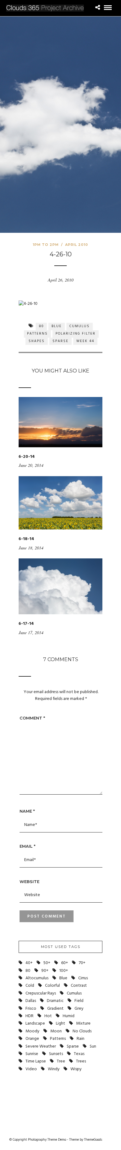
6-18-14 (26, 539)
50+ (46, 963)
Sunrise (31, 1054)
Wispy (76, 1069)
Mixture (83, 1023)
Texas (79, 1054)
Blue (57, 326)
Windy (54, 1069)
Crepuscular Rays (40, 993)
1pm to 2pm (46, 244)
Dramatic (55, 1000)
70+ (82, 963)
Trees (81, 1061)
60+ (64, 963)
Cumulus (79, 326)
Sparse (60, 341)
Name (27, 811)
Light (60, 1023)
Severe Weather (40, 1046)
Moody (32, 1031)
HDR (29, 1016)
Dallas (30, 1000)
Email (27, 846)
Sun (93, 1046)
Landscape (35, 1023)
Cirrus (83, 978)
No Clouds (82, 1031)
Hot (48, 1016)
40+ (29, 963)
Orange (32, 1038)
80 (41, 326)
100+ (63, 970)
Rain (80, 1038)
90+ (44, 970)
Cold (29, 985)
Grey (78, 1008)
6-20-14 (27, 456)
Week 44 (85, 341)
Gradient (55, 1008)
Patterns (37, 333)
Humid (68, 1016)
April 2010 (76, 244)
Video (31, 1069)
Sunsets (56, 1054)
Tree (61, 1061)
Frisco (30, 1008)
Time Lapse (35, 1061)
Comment (32, 717)
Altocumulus (36, 978)
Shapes (37, 341)
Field (78, 1000)
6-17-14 (26, 623)
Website (29, 881)
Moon (56, 1031)
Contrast (79, 985)
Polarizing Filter (76, 333)
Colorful (52, 985)
